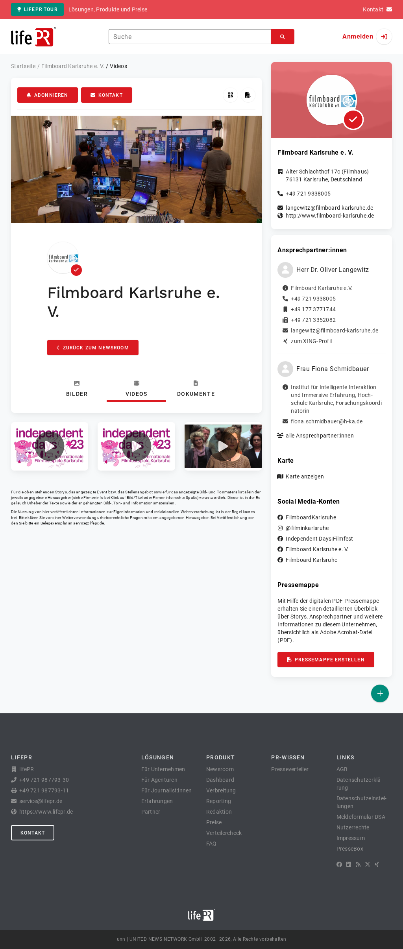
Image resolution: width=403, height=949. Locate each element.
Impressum (350, 838)
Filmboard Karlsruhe (311, 560)
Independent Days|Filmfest (319, 538)
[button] (49, 446)
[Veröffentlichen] (380, 693)
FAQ (211, 843)
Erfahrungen (157, 801)
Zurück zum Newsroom (96, 348)
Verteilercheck (224, 833)
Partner (151, 812)
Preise (214, 822)
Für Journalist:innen (166, 790)
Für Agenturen (159, 780)
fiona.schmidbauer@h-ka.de (326, 421)
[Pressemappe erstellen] (248, 95)
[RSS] (358, 864)
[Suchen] (282, 36)
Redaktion (219, 812)
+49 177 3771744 (313, 309)
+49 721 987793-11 (44, 790)
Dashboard (220, 780)
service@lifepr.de (88, 523)
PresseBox (349, 849)
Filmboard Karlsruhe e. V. (317, 549)
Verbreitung (221, 790)
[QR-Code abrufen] (230, 95)
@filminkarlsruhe (307, 528)
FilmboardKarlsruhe (311, 517)
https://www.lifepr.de (46, 812)
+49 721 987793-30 (44, 780)
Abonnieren (51, 95)
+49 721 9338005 (308, 193)
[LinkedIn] (348, 864)
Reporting (218, 801)
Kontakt (110, 95)
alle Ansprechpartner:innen (320, 435)
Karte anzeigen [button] (305, 476)
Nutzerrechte (353, 827)
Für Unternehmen (163, 769)
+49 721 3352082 (313, 320)
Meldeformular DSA (360, 817)
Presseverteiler (290, 769)
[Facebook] (339, 864)
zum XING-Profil (311, 341)
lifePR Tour (40, 9)
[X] (367, 864)
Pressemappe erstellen (329, 660)
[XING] (377, 864)
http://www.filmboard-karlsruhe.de (330, 215)
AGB (342, 769)
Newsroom (220, 769)
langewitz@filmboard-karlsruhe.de (329, 208)
